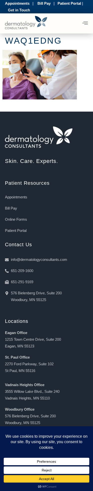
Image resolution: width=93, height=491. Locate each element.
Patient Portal (69, 3)
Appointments (17, 3)
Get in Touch (19, 10)
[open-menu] (85, 23)
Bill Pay (44, 3)
